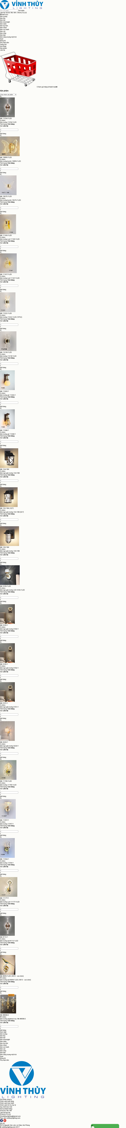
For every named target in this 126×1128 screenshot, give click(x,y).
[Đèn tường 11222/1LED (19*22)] (7, 311)
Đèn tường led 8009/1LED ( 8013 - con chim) (15, 980)
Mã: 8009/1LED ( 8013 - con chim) (12, 976)
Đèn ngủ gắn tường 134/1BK (10, 473)
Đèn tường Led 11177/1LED (9, 902)
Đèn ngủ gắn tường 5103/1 (9, 629)
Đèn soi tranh (4, 29)
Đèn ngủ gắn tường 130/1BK (10, 551)
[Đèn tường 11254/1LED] (7, 117)
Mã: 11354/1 (4, 859)
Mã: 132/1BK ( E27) (6, 508)
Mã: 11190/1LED (6, 781)
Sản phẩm (3, 48)
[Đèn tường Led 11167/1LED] (8, 272)
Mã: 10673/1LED (6, 196)
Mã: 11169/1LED (6, 235)
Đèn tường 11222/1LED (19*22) (11, 317)
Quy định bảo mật (6, 1107)
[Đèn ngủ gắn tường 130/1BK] (9, 545)
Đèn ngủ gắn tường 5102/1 (9, 668)
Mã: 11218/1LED (6, 352)
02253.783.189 (11, 13)
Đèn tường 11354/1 (7, 863)
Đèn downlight (5, 22)
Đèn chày (3, 33)
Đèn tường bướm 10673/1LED (10, 200)
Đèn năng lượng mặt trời (8, 37)
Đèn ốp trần (4, 26)
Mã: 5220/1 (4, 742)
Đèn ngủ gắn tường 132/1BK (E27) (12, 512)
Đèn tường (3, 16)
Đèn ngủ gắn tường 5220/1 (9, 746)
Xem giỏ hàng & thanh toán (47, 87)
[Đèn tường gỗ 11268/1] (7, 428)
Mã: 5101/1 (4, 703)
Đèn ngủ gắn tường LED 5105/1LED (12, 590)
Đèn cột (2, 31)
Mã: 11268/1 (4, 430)
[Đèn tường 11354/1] (7, 857)
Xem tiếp (3, 1032)
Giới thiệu (3, 46)
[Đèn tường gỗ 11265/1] (7, 389)
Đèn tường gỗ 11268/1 (8, 434)
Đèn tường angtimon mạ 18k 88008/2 (13, 1019)
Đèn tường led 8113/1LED (9, 941)
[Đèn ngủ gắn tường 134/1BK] (9, 467)
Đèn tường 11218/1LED (8, 356)
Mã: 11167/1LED (6, 274)
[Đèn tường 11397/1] (8, 818)
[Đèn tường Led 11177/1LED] (8, 896)
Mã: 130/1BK (4, 547)
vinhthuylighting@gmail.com (11, 1116)
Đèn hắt (2, 20)
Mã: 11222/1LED (6, 313)
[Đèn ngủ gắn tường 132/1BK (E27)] (9, 506)
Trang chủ (3, 44)
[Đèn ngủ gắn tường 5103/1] (7, 623)
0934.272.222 (22, 13)
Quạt (1, 39)
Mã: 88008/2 (4, 1015)
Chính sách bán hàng (7, 1101)
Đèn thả (2, 18)
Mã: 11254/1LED (6, 118)
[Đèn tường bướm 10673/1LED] (8, 194)
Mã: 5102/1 (4, 664)
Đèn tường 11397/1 (7, 824)
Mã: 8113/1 (4, 937)
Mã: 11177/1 (4, 898)
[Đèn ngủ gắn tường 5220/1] (7, 740)
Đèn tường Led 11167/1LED (9, 278)
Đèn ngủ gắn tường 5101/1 (9, 707)
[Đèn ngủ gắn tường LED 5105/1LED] (10, 584)
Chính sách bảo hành (7, 1103)
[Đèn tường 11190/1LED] (8, 779)
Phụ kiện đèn (4, 43)
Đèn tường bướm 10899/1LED (10, 161)
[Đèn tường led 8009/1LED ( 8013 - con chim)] (7, 974)
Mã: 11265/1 (4, 391)
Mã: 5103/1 (4, 625)
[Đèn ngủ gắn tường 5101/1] (7, 701)
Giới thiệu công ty (6, 1099)
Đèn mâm (3, 24)
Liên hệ (2, 50)
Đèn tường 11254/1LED (8, 122)
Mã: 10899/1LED (6, 157)
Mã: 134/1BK (4, 469)
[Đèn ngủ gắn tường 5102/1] (7, 662)
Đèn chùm (3, 28)
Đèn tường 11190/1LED (8, 785)
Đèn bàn (3, 35)
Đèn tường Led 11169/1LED (9, 239)
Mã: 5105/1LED (5, 586)
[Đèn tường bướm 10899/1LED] (10, 156)
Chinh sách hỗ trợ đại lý (8, 1105)
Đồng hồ (3, 41)
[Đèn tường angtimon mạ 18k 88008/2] (8, 1013)
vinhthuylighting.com (9, 1127)
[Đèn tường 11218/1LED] (8, 350)
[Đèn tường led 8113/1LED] (7, 935)
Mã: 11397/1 (4, 820)
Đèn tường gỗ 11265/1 (8, 395)
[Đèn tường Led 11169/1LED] (8, 233)
